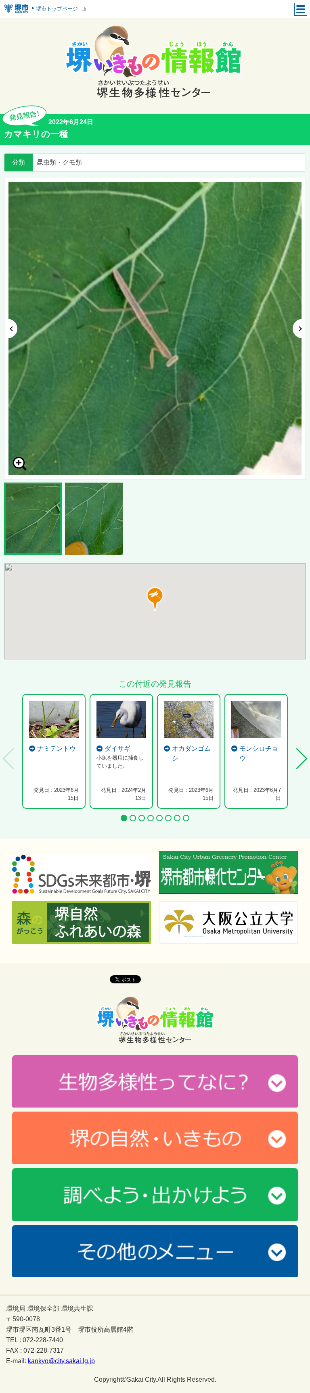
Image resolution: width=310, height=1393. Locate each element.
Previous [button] (10, 328)
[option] (155, 328)
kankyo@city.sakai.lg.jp (61, 1361)
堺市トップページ (57, 9)
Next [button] (299, 328)
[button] (155, 599)
